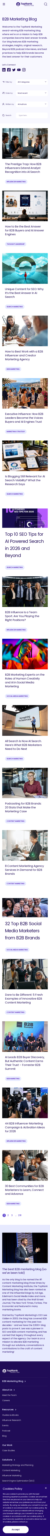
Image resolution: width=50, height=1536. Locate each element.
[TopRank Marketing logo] (11, 1371)
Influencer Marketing (16, 181)
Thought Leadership (16, 244)
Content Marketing (15, 821)
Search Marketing (15, 306)
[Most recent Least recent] (32, 93)
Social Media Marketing (17, 696)
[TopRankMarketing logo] (25, 4)
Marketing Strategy (16, 431)
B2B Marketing (13, 369)
